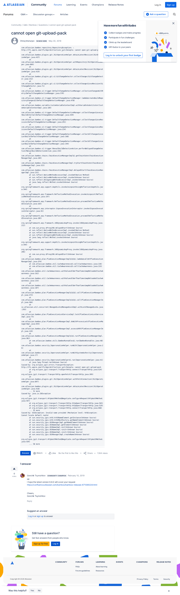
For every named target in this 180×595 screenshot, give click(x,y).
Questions (43, 25)
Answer (25, 453)
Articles (64, 14)
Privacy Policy (142, 579)
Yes (32, 590)
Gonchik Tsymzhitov (36, 475)
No (39, 590)
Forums (58, 4)
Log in (158, 4)
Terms (155, 579)
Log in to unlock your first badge (123, 55)
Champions (98, 4)
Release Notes (116, 4)
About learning (101, 567)
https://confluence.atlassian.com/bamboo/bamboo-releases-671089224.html (62, 485)
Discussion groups (43, 14)
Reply (29, 501)
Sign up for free (41, 543)
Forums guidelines (83, 571)
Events (83, 4)
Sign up (171, 4)
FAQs (78, 567)
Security (166, 579)
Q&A (23, 14)
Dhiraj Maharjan (27, 41)
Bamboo (33, 25)
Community (38, 4)
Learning (71, 4)
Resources (100, 571)
